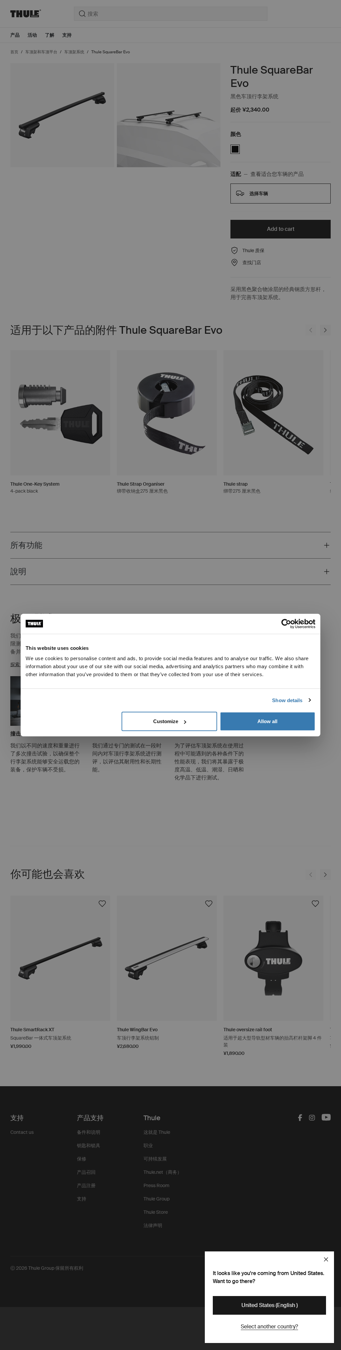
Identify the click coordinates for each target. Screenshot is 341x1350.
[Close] (326, 1259)
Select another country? (269, 1326)
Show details (287, 700)
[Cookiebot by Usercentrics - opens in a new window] (286, 624)
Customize (165, 721)
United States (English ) (269, 1305)
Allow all (267, 721)
